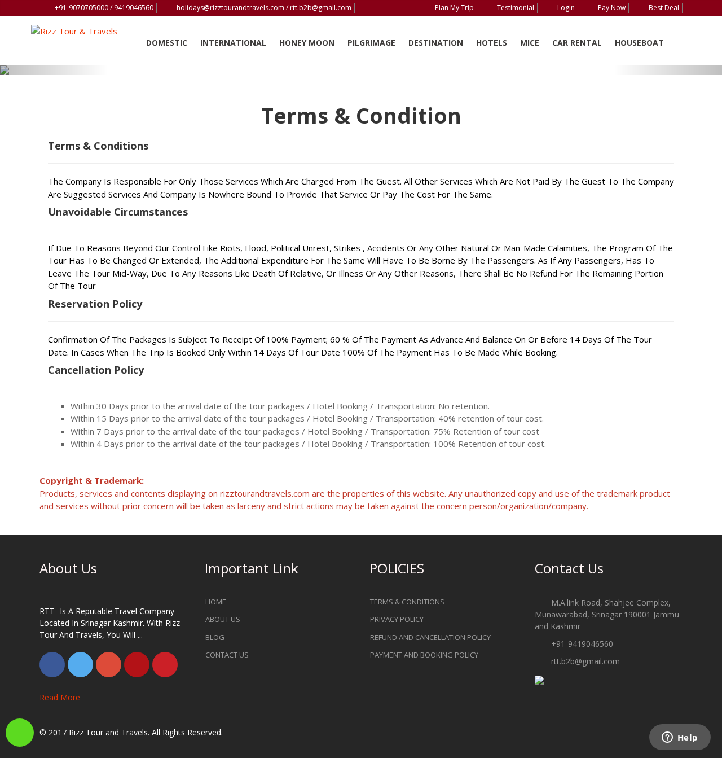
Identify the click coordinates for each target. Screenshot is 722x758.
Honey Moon (306, 42)
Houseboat (639, 42)
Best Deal (664, 7)
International (233, 42)
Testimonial (515, 7)
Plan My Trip (454, 7)
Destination (435, 42)
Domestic (166, 42)
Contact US (227, 655)
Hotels (491, 42)
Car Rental (577, 42)
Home (215, 602)
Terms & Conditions (407, 602)
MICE (529, 42)
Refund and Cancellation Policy (430, 637)
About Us (222, 619)
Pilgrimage (371, 42)
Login (566, 7)
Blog (214, 637)
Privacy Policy (397, 619)
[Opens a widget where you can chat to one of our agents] (680, 738)
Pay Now (612, 7)
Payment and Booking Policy (424, 655)
